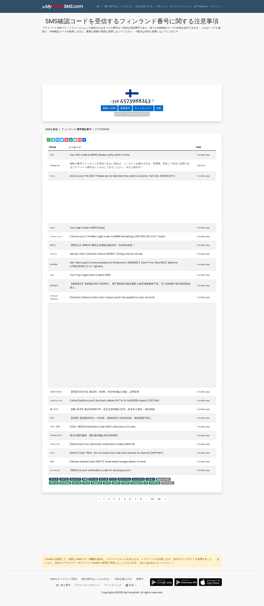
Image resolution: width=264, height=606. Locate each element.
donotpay (55, 470)
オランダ (103, 479)
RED (52, 154)
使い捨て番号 (63, 585)
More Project (167, 483)
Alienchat (54, 444)
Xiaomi (53, 253)
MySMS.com (62, 6)
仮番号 (139, 579)
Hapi (52, 227)
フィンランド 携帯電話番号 (76, 129)
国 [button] (98, 6)
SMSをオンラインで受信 (63, 579)
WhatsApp (65, 483)
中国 (85, 479)
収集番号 (125, 108)
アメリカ (93, 479)
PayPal (125, 483)
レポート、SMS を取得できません (132, 114)
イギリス (64, 479)
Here (52, 175)
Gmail (107, 483)
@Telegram (201, 6)
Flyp (52, 275)
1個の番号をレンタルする (118, 6)
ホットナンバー (143, 108)
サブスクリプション (181, 6)
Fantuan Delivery (54, 297)
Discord (76, 483)
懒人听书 (54, 409)
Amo (52, 452)
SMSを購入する (144, 6)
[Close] (218, 559)
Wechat (53, 483)
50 (159, 499)
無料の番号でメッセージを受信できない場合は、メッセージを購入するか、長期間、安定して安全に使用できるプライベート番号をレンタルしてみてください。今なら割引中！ (130, 165)
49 (152, 499)
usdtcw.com (56, 400)
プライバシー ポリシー (75, 563)
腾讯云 (53, 245)
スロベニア (75, 479)
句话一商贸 (55, 426)
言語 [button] (131, 585)
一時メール (161, 6)
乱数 (158, 108)
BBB (52, 461)
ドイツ (113, 479)
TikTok (86, 483)
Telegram (96, 483)
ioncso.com (56, 236)
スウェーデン (124, 479)
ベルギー (150, 479)
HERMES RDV (56, 435)
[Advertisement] (132, 59)
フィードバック (112, 585)
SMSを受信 (52, 129)
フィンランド (138, 479)
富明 (52, 418)
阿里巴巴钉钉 (56, 391)
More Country (163, 479)
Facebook (154, 483)
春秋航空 (54, 285)
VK (146, 483)
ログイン (216, 6)
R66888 (53, 264)
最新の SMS (109, 108)
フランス (53, 479)
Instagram (137, 483)
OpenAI (116, 483)
